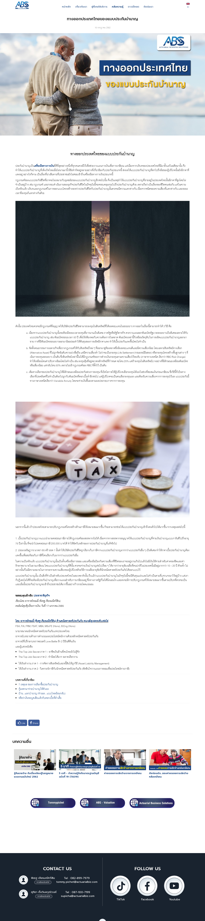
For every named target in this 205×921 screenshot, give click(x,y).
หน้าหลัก (66, 7)
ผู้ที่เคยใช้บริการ (99, 7)
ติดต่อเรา (148, 7)
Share (35, 722)
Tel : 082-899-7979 (77, 878)
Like (23, 722)
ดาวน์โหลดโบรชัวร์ (43, 882)
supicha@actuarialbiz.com (77, 896)
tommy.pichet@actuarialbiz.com (76, 882)
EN (188, 6)
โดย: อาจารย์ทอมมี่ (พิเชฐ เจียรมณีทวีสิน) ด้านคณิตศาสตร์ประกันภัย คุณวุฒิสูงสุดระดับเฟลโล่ (61, 620)
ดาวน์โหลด (133, 7)
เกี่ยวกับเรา (81, 7)
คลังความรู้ (117, 7)
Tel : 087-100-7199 (77, 892)
